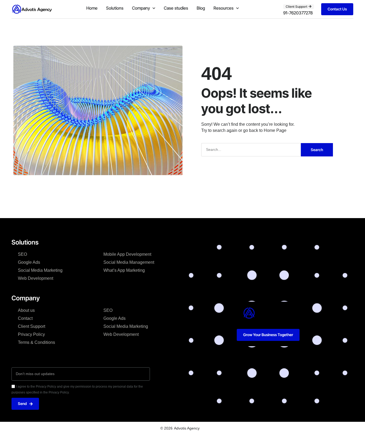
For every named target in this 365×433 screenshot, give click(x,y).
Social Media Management (128, 262)
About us (26, 310)
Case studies (176, 8)
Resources (223, 8)
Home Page (275, 130)
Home (92, 8)
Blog (201, 8)
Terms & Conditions (36, 342)
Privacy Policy (31, 334)
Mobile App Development (127, 254)
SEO (22, 254)
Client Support (31, 326)
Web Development (35, 278)
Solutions (114, 8)
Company (141, 8)
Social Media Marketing (40, 270)
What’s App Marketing (124, 270)
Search (317, 149)
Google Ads (29, 262)
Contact (25, 318)
